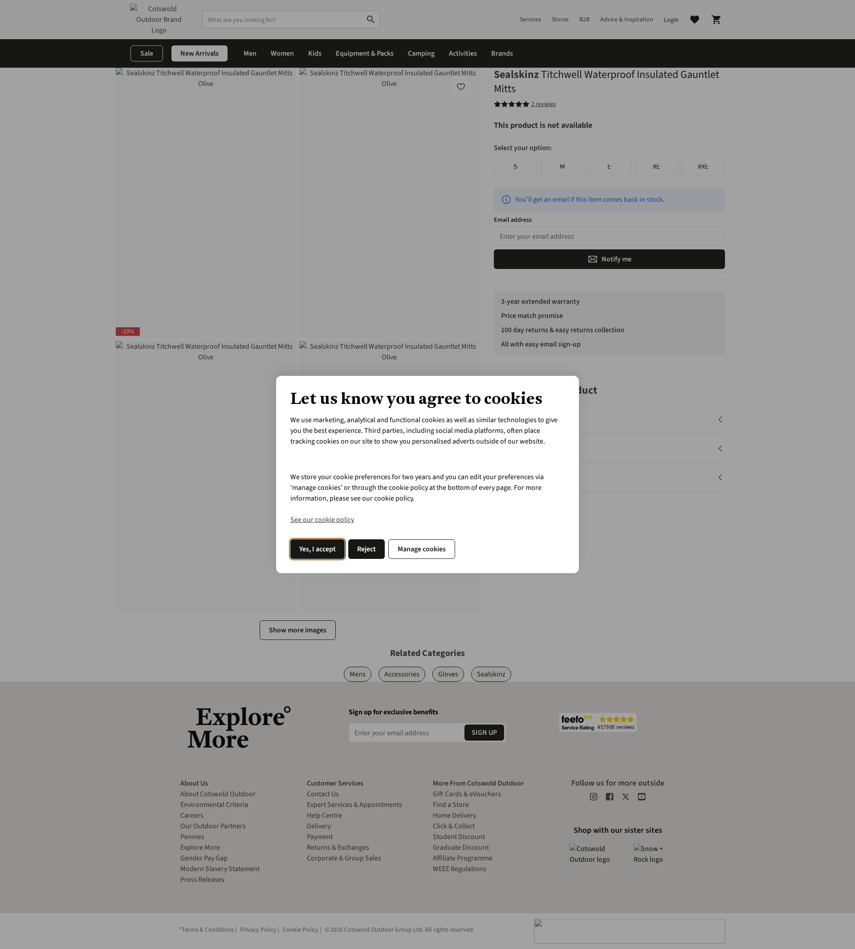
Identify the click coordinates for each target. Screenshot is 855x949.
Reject (366, 549)
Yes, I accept (317, 549)
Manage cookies (422, 549)
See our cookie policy (322, 520)
